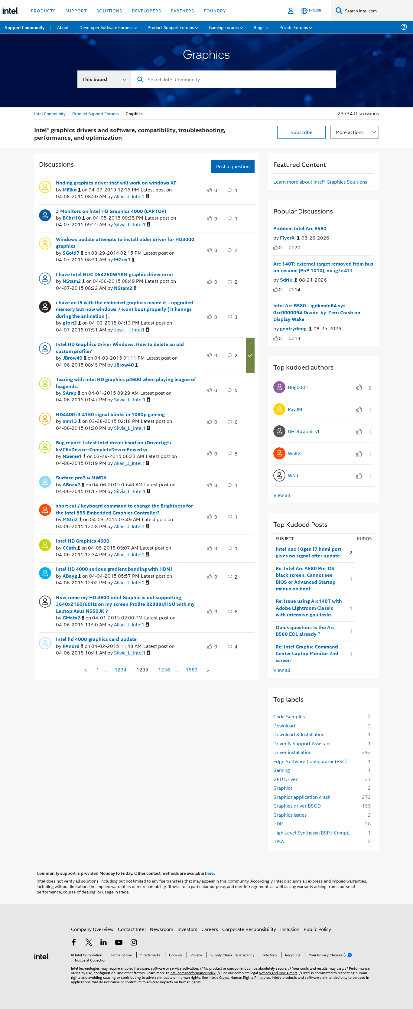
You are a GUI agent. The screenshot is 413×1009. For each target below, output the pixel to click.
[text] (275, 247)
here (209, 873)
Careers (209, 929)
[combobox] (233, 79)
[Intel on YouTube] (119, 942)
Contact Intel (132, 929)
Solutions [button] (109, 10)
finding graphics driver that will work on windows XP (116, 182)
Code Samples (289, 716)
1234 (121, 669)
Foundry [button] (215, 10)
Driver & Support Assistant (302, 743)
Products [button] (43, 10)
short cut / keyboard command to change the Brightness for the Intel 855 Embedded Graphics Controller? (124, 509)
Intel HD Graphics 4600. (83, 540)
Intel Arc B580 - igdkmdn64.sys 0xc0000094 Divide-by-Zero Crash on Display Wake (316, 312)
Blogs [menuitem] (259, 27)
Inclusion (289, 929)
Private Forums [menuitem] (293, 27)
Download (284, 725)
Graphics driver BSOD (297, 805)
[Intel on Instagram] (133, 942)
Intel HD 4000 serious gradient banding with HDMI (114, 569)
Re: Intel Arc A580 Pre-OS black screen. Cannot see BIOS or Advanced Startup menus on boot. (306, 578)
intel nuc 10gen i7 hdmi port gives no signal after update (308, 552)
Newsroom (161, 929)
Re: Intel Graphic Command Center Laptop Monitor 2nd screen (307, 653)
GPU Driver (285, 779)
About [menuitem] (63, 27)
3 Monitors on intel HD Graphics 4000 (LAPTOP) (111, 211)
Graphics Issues (290, 814)
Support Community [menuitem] (24, 27)
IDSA (278, 841)
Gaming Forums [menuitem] (224, 27)
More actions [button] (349, 132)
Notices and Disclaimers (278, 972)
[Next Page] (207, 670)
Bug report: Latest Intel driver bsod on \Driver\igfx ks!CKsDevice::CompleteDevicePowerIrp (114, 446)
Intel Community (50, 113)
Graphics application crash (301, 796)
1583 (192, 669)
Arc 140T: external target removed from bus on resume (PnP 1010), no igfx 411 (323, 267)
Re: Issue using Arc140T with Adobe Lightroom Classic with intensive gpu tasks (309, 608)
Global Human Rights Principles (244, 977)
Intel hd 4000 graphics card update (96, 639)
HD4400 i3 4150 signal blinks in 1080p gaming (110, 414)
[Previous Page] (86, 670)
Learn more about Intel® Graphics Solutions (320, 181)
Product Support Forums (95, 113)
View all (281, 494)
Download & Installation (298, 734)
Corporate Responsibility (249, 929)
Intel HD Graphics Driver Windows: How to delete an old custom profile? (120, 347)
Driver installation (292, 752)
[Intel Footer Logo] (41, 955)
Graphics (282, 787)
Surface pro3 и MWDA (81, 477)
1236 (164, 669)
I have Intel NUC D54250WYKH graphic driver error (114, 274)
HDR (278, 823)
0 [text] (280, 247)
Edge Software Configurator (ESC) (310, 761)
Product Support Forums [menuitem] (171, 27)
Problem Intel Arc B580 (300, 228)
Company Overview (92, 929)
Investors (187, 929)
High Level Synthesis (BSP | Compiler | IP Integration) (314, 832)
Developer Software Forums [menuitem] (106, 27)
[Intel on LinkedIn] (104, 942)
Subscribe (302, 132)
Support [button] (76, 10)
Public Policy (317, 929)
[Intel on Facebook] (74, 942)
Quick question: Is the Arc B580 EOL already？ (305, 631)
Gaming (281, 769)
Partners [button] (182, 10)
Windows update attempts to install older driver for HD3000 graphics (125, 243)
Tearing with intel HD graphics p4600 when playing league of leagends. (126, 383)
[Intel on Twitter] (89, 942)
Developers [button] (146, 10)
